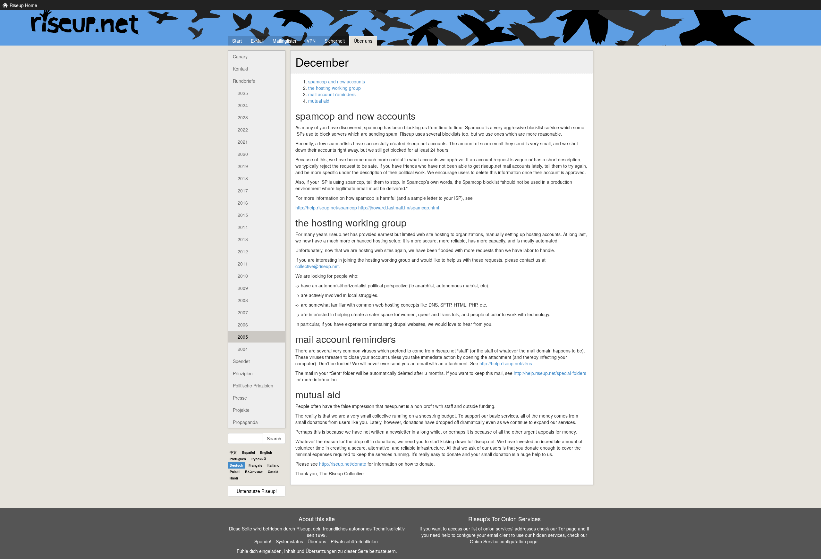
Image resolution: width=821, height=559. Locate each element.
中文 (233, 452)
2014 (243, 227)
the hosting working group (334, 88)
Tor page (567, 528)
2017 (243, 190)
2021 (243, 142)
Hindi (234, 478)
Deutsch (236, 465)
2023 (243, 117)
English (266, 452)
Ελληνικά (254, 471)
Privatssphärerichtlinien (354, 541)
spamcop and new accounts (336, 81)
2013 (243, 239)
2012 (243, 251)
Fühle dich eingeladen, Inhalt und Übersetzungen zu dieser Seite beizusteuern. (317, 551)
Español (248, 452)
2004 (243, 349)
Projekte (241, 410)
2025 (243, 93)
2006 (243, 324)
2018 (243, 178)
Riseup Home (23, 5)
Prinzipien (243, 373)
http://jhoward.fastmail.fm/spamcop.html (398, 207)
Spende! (262, 541)
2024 (243, 105)
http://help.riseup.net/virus (505, 363)
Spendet (241, 361)
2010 (243, 276)
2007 (243, 312)
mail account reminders (332, 94)
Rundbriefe (244, 81)
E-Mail (257, 41)
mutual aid (318, 100)
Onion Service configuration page (503, 541)
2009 (243, 288)
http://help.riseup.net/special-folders (550, 373)
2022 (243, 129)
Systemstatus (289, 541)
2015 (243, 215)
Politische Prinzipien (253, 385)
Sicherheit (335, 41)
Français (255, 465)
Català (273, 471)
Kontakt (240, 68)
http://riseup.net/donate (342, 464)
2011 (243, 263)
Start (237, 41)
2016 (243, 202)
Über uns (363, 41)
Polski (235, 471)
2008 (243, 300)
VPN (311, 41)
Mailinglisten (285, 41)
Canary (240, 56)
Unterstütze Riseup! (257, 491)
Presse (240, 397)
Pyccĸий (258, 458)
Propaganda (245, 422)
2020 (243, 154)
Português (238, 458)
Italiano (273, 465)
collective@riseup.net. (317, 266)
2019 (243, 166)
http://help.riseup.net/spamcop (326, 207)
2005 (243, 337)
